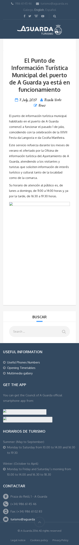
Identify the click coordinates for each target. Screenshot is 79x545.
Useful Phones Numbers (23, 362)
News (41, 105)
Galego (28, 10)
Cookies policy (39, 540)
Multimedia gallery (20, 373)
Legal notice (18, 540)
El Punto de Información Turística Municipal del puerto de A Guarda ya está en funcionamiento (39, 75)
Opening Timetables (21, 368)
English (39, 10)
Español (50, 10)
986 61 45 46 (23, 3)
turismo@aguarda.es (54, 3)
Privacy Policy (60, 540)
